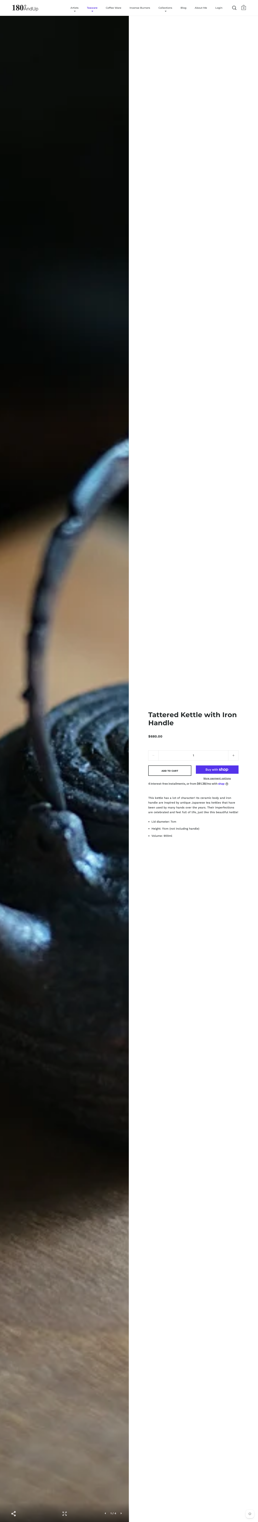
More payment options (217, 778)
